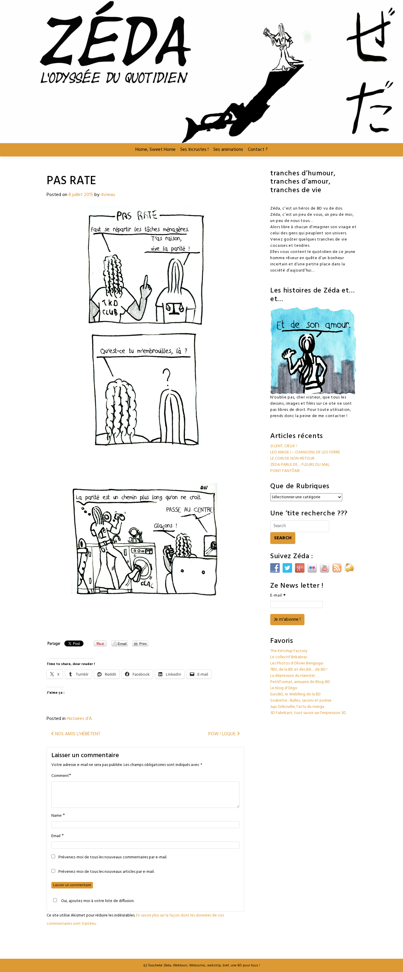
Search (282, 538)
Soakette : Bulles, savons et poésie (301, 700)
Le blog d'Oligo (283, 688)
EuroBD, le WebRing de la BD (295, 694)
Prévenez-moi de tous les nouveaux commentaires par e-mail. (112, 857)
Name (56, 816)
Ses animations (228, 149)
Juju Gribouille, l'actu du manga (297, 706)
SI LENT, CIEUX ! (283, 446)
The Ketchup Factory (288, 651)
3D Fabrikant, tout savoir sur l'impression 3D (308, 713)
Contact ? (258, 149)
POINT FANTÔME (285, 471)
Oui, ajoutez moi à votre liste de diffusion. (97, 901)
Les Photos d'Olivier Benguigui (296, 663)
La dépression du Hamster (292, 675)
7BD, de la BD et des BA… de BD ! (298, 669)
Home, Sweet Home (155, 149)
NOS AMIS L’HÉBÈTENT (77, 734)
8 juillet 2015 (80, 195)
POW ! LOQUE (222, 734)
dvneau (108, 195)
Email (55, 836)
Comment (60, 776)
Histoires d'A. (80, 719)
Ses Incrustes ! (194, 149)
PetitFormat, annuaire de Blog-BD (300, 682)
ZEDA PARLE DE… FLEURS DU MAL (300, 464)
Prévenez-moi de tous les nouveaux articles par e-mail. (106, 872)
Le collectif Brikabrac (288, 657)
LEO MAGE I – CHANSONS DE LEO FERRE (305, 452)
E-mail (278, 595)
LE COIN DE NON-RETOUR (292, 458)
